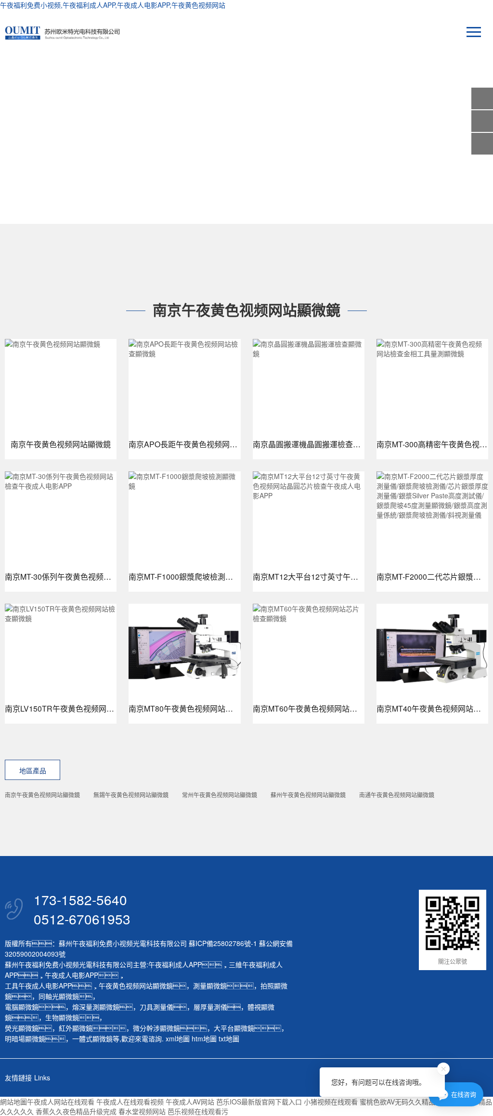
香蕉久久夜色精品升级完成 (76, 1111)
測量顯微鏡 (210, 985)
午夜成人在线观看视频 (130, 1101)
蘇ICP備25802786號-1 (223, 943)
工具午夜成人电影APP (38, 985)
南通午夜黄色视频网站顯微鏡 (396, 795)
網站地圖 (13, 1101)
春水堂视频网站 (142, 1111)
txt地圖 (229, 1038)
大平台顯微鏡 (234, 1028)
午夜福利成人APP (175, 964)
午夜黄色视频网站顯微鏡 (136, 985)
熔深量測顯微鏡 (95, 1007)
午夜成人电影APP (71, 975)
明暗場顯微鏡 (25, 1038)
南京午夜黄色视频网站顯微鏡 (42, 795)
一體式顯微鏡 (92, 1038)
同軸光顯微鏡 (59, 996)
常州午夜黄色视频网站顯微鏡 (219, 795)
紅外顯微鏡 (75, 1028)
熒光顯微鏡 (22, 1028)
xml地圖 (178, 1038)
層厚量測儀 (210, 1007)
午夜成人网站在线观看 (60, 1101)
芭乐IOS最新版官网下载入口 (259, 1101)
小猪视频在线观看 (331, 1101)
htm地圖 (204, 1038)
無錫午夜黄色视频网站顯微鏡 (131, 795)
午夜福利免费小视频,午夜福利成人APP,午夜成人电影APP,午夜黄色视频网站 (112, 5)
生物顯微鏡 (62, 1017)
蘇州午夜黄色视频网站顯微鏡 (308, 795)
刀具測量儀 (156, 1007)
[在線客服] (482, 121)
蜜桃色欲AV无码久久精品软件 (404, 1101)
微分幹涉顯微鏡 (156, 1028)
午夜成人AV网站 (190, 1101)
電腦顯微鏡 (22, 1007)
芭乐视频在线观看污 (198, 1111)
